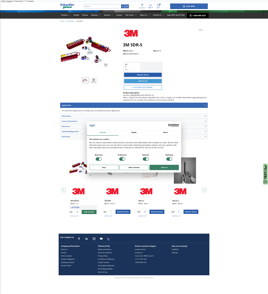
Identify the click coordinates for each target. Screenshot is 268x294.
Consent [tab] (102, 132)
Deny (104, 167)
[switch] (122, 159)
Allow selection (134, 167)
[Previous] (64, 190)
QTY (126, 65)
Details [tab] (134, 132)
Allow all (164, 167)
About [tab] (165, 132)
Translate (30, 1)
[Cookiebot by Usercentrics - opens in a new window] (169, 125)
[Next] (204, 190)
